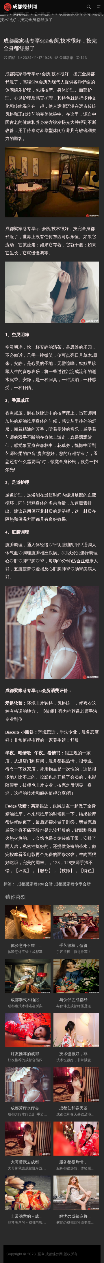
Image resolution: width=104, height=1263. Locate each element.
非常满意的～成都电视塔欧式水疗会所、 (47, 1216)
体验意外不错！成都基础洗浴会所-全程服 (48, 945)
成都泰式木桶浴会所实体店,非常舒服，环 (48, 999)
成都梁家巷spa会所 (35, 883)
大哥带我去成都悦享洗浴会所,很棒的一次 (48, 1161)
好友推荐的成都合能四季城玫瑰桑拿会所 (47, 1053)
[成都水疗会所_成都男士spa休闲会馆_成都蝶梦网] (20, 7)
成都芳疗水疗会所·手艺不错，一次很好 (46, 1107)
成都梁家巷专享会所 (72, 883)
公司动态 (66, 57)
